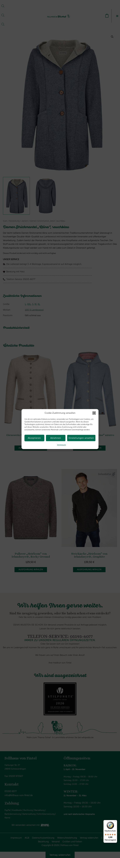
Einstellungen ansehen (81, 438)
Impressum (61, 445)
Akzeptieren (34, 438)
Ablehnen (55, 438)
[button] (94, 413)
